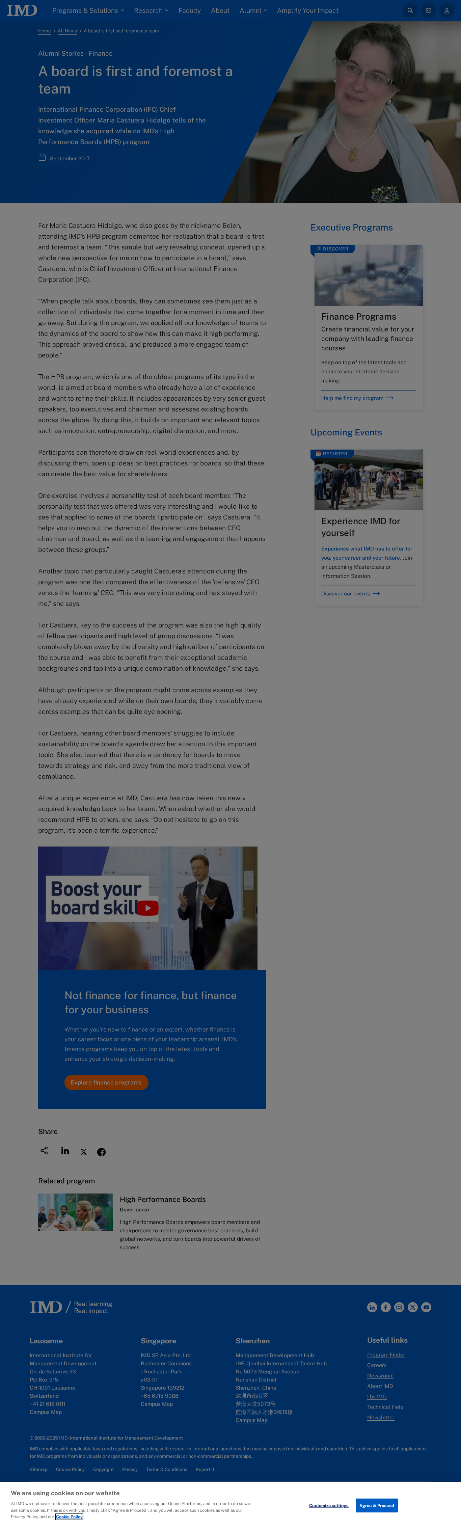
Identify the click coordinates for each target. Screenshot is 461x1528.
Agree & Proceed (376, 1505)
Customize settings (329, 1505)
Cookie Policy (69, 1516)
